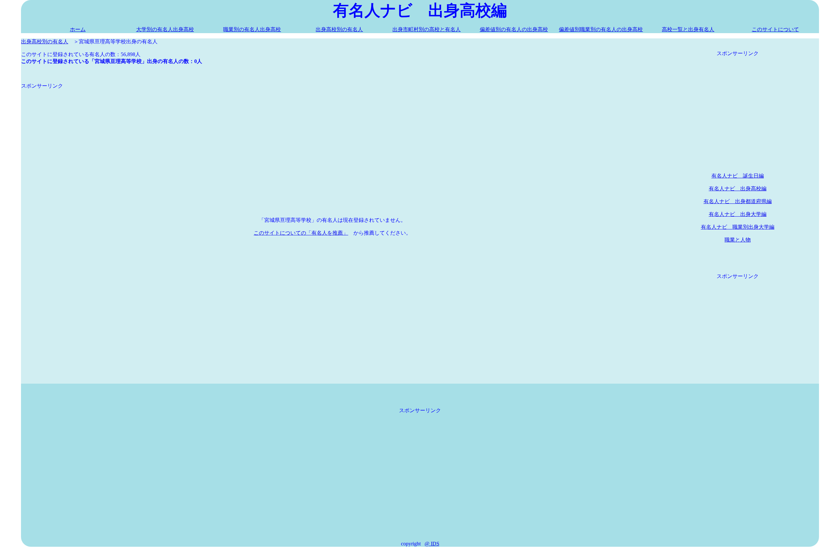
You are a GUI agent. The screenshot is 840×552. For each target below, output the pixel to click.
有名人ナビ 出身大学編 (737, 214)
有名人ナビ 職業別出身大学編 (737, 227)
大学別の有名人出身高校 (165, 29)
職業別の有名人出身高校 (252, 29)
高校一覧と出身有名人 (688, 29)
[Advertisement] (218, 135)
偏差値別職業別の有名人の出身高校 (601, 29)
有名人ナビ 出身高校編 (737, 188)
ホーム (78, 29)
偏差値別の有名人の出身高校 (514, 29)
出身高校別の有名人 (339, 29)
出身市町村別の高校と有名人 (426, 29)
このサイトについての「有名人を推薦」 (301, 233)
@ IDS (432, 543)
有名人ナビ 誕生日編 (737, 176)
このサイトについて (775, 29)
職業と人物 (737, 240)
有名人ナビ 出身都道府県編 (738, 201)
